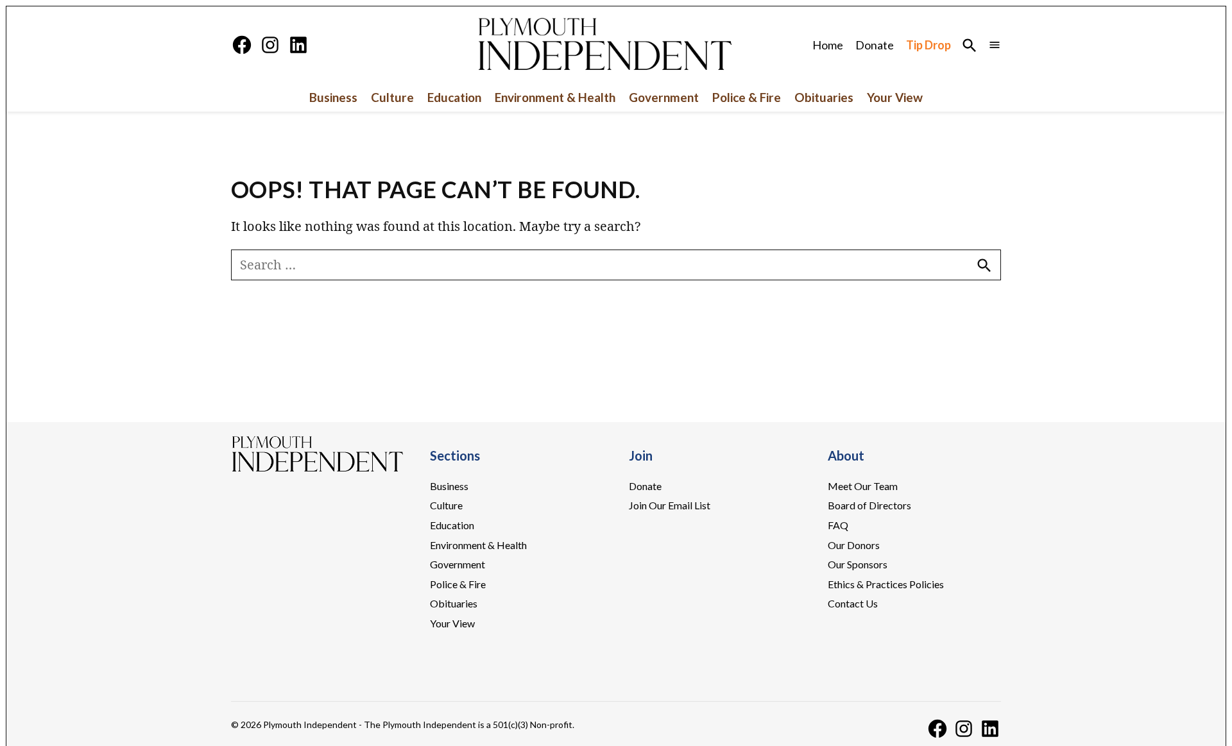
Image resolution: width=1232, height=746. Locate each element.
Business (333, 97)
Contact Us (853, 603)
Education (454, 97)
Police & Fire (746, 97)
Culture (392, 97)
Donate (874, 45)
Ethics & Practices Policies (886, 584)
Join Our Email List (669, 505)
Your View (895, 97)
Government (664, 97)
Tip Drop (928, 45)
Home (827, 45)
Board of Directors (869, 505)
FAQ (838, 525)
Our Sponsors (857, 564)
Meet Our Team (863, 486)
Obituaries (823, 97)
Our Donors (854, 545)
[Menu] (994, 45)
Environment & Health (555, 97)
